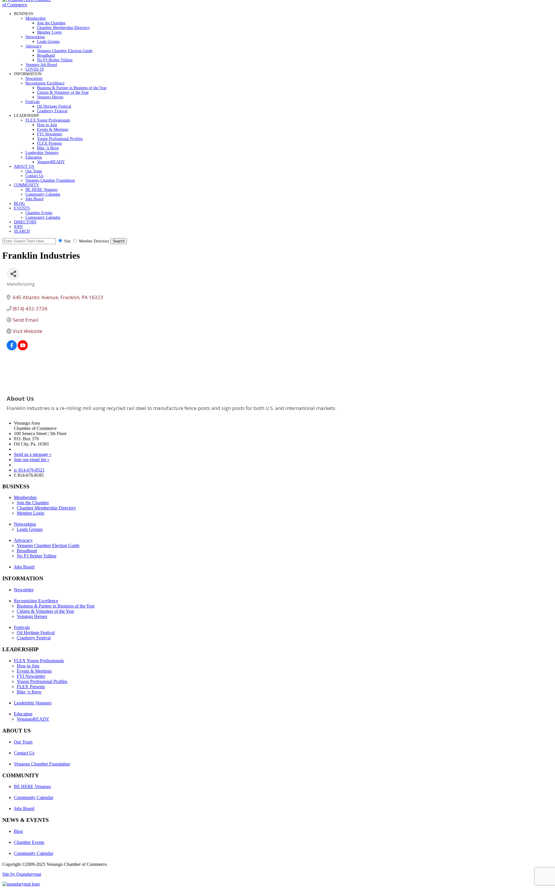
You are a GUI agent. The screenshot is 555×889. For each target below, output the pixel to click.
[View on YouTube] (23, 348)
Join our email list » (31, 459)
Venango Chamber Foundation (50, 180)
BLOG (19, 203)
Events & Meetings (52, 129)
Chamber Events (38, 213)
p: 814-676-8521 (29, 469)
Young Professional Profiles (60, 139)
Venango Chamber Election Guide (64, 51)
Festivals (32, 102)
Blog (18, 831)
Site (67, 241)
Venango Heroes (50, 97)
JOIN (18, 226)
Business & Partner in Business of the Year (72, 88)
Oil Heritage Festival (54, 106)
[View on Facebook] (12, 348)
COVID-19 (34, 69)
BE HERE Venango (41, 189)
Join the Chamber (51, 23)
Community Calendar (42, 194)
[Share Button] (13, 273)
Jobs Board (34, 199)
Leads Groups (48, 41)
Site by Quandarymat (21, 874)
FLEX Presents (49, 143)
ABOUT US (24, 166)
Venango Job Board (41, 64)
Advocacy (33, 46)
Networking (35, 37)
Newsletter (34, 78)
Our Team (33, 171)
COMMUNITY (26, 185)
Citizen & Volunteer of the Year (63, 92)
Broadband (46, 55)
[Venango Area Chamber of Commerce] (28, 4)
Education (33, 157)
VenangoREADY (51, 162)
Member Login (49, 32)
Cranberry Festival (52, 111)
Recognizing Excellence (44, 83)
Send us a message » (32, 454)
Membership (35, 18)
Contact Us (34, 176)
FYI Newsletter (49, 134)
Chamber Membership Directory (63, 27)
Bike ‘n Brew (48, 148)
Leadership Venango (41, 152)
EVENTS (22, 208)
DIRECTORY (25, 222)
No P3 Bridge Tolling (55, 60)
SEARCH (22, 231)
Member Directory (94, 241)
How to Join (47, 125)
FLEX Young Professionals (47, 120)
